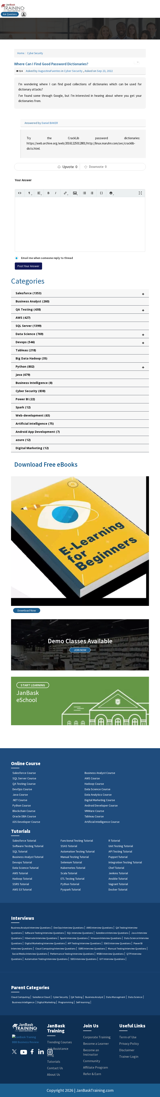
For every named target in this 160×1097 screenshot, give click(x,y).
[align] (38, 193)
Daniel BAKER (50, 123)
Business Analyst (32, 301)
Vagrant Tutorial (118, 884)
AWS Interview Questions (99, 927)
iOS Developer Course (26, 822)
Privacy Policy (129, 1043)
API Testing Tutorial (120, 851)
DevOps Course (22, 789)
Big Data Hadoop (31, 358)
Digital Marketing (32, 448)
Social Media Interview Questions (29, 953)
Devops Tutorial (22, 862)
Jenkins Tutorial (118, 873)
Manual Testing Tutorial (75, 857)
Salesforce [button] (80, 294)
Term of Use (127, 1037)
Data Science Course (97, 789)
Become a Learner (96, 1043)
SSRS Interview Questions (91, 948)
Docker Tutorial (118, 889)
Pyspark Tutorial (71, 889)
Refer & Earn (92, 1074)
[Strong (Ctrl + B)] (48, 193)
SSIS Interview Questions (83, 959)
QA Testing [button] (80, 310)
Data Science (135, 997)
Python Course (21, 805)
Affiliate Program (95, 1067)
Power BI (25, 399)
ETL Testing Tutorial (72, 878)
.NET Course (19, 800)
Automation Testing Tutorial (78, 851)
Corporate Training (97, 1037)
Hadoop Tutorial (22, 878)
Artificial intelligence (35, 424)
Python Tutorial (70, 884)
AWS (23, 318)
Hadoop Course (94, 784)
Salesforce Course (24, 773)
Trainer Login (128, 1056)
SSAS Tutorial (69, 846)
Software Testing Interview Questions (44, 932)
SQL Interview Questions (80, 932)
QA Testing (76, 997)
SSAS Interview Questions (117, 943)
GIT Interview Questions (112, 959)
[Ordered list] (91, 193)
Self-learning (83, 1002)
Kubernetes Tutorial (73, 868)
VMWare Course (94, 811)
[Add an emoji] (111, 193)
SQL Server (28, 326)
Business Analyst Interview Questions (31, 927)
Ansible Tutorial (118, 878)
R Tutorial (114, 840)
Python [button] (80, 367)
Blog (50, 1055)
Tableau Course (94, 816)
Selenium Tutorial (71, 862)
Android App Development (38, 432)
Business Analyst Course (100, 773)
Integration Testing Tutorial (125, 862)
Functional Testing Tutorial (77, 840)
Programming (65, 1002)
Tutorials (53, 1061)
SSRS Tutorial (20, 884)
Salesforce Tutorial (24, 840)
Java (23, 375)
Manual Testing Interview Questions (127, 948)
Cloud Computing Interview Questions (55, 948)
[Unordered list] (84, 193)
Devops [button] (80, 343)
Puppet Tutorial (118, 857)
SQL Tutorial (19, 851)
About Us (53, 1074)
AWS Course (92, 778)
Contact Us (55, 1068)
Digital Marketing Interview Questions (45, 943)
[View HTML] (19, 193)
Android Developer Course (101, 805)
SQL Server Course (24, 778)
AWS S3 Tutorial (22, 889)
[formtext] (29, 193)
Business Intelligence (34, 383)
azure (23, 440)
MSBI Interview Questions (110, 953)
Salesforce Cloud (41, 997)
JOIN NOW (80, 650)
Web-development (33, 415)
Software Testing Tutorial (27, 846)
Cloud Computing (20, 997)
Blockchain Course (23, 811)
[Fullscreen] (140, 193)
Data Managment (115, 997)
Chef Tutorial (116, 868)
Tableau (26, 350)
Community (91, 1061)
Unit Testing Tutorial (121, 846)
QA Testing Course (24, 784)
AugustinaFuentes (49, 71)
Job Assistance (57, 1048)
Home (20, 53)
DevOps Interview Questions (69, 927)
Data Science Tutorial (25, 868)
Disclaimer (126, 1050)
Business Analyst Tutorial (27, 857)
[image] (75, 193)
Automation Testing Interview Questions (46, 959)
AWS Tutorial (20, 873)
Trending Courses (59, 1042)
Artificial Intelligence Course (102, 822)
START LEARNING (33, 685)
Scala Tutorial (69, 873)
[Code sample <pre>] (101, 193)
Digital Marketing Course (100, 800)
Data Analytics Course (98, 794)
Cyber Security (34, 53)
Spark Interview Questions (74, 938)
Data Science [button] (80, 335)
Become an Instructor (91, 1052)
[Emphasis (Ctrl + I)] (55, 193)
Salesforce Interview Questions (112, 932)
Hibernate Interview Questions (41, 938)
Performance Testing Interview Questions (72, 953)
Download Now (27, 610)
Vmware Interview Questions (106, 938)
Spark (23, 407)
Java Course (20, 794)
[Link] (65, 193)
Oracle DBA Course (24, 816)
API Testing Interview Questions (84, 943)
